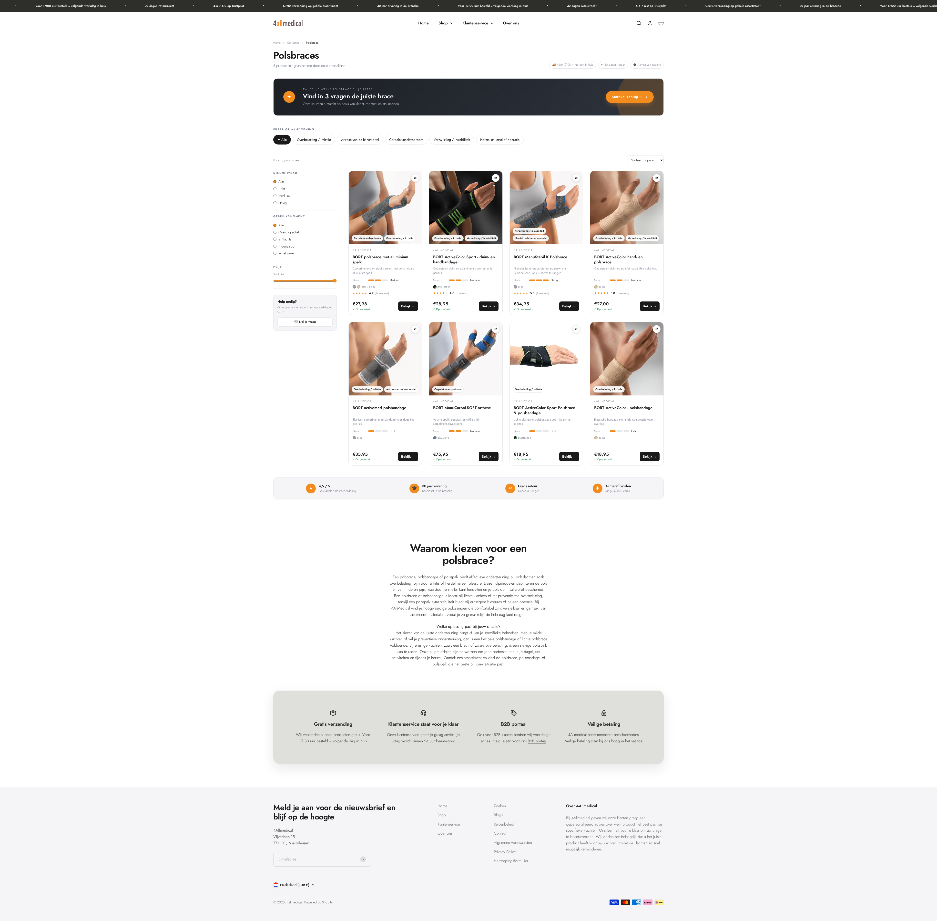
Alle (282, 139)
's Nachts (284, 239)
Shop (443, 23)
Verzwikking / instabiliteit (452, 139)
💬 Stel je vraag (305, 322)
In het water (286, 253)
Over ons (511, 23)
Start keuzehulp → (627, 97)
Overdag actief (288, 232)
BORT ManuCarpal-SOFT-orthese (462, 408)
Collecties (293, 43)
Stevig (282, 202)
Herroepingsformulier (511, 861)
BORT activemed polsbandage (379, 408)
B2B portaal (537, 741)
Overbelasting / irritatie (314, 139)
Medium (284, 195)
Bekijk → (408, 306)
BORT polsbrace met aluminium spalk (380, 260)
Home (423, 23)
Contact (500, 833)
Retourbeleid (504, 824)
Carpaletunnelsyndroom (406, 139)
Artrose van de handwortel (360, 139)
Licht (281, 188)
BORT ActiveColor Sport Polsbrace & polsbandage (544, 410)
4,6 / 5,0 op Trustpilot (185, 6)
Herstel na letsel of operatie (499, 139)
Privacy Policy (505, 852)
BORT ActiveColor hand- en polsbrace (618, 260)
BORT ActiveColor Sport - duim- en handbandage (464, 260)
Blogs (498, 815)
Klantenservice (475, 23)
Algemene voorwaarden (513, 842)
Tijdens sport (287, 246)
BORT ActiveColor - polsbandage (623, 408)
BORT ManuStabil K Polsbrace (540, 257)
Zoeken (500, 806)
